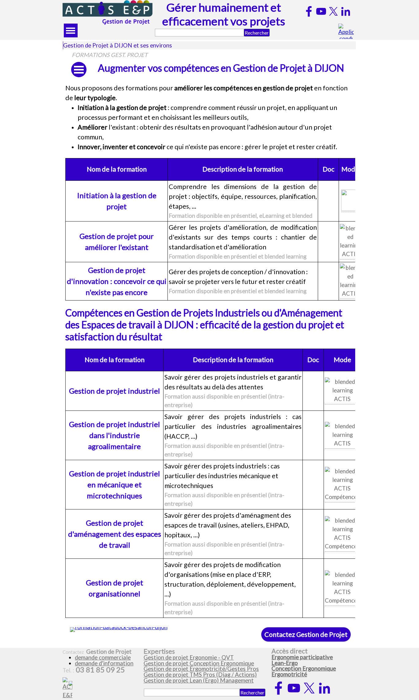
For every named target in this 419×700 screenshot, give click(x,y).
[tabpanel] (209, 117)
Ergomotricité (289, 674)
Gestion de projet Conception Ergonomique (199, 663)
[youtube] (321, 11)
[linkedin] (346, 11)
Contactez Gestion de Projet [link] (306, 634)
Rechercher (257, 33)
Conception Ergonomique (303, 668)
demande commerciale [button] (103, 657)
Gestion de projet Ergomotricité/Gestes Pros (201, 668)
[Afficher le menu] (71, 30)
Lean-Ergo (284, 663)
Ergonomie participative (302, 657)
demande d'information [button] (104, 663)
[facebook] (309, 11)
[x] (333, 11)
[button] (350, 201)
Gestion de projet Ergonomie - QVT (189, 657)
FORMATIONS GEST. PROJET (110, 54)
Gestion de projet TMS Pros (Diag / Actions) (200, 674)
